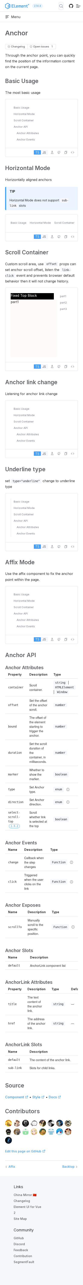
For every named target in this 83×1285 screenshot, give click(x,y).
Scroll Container (24, 120)
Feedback (21, 1250)
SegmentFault (24, 1262)
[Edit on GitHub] (59, 152)
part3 (63, 309)
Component (14, 1097)
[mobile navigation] (78, 6)
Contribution (23, 1256)
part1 (63, 296)
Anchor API (21, 126)
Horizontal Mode (24, 114)
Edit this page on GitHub (23, 1151)
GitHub (19, 1238)
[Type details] (67, 789)
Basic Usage (21, 107)
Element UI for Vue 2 (27, 1210)
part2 (63, 302)
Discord (19, 1244)
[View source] (72, 152)
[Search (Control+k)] (61, 6)
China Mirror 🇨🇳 (25, 1195)
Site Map (20, 1219)
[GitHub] (71, 7)
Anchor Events (26, 139)
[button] (65, 152)
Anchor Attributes (28, 133)
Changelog (22, 1201)
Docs (53, 1097)
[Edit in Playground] (52, 152)
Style (36, 1097)
